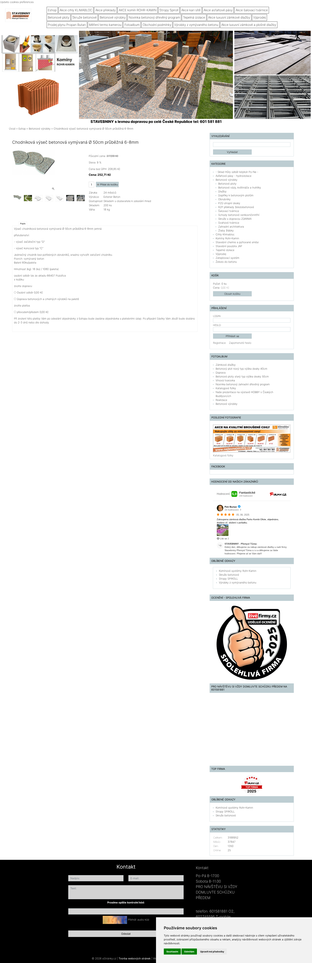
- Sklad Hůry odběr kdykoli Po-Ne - (237, 171)
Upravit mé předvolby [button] (212, 951)
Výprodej (259, 17)
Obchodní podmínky (157, 25)
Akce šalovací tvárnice (252, 10)
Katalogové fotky (226, 388)
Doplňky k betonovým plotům (236, 195)
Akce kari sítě (191, 10)
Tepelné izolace (225, 250)
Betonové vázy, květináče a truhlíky (239, 187)
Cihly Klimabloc (225, 234)
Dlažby (222, 191)
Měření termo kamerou (105, 25)
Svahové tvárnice (228, 222)
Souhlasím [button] (172, 951)
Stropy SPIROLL (228, 578)
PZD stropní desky (229, 203)
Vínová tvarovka (225, 380)
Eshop (52, 10)
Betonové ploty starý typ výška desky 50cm (242, 376)
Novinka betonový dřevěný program (154, 17)
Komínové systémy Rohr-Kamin (237, 570)
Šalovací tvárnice (228, 211)
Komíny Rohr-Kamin (227, 238)
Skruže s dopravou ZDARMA (235, 218)
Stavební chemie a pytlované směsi (237, 242)
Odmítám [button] (189, 951)
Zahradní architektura (231, 226)
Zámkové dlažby (226, 364)
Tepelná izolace (194, 17)
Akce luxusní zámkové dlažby (229, 17)
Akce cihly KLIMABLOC (76, 10)
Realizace (221, 400)
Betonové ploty (58, 17)
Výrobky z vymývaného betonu (196, 25)
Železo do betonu (226, 261)
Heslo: (217, 325)
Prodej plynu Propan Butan (67, 25)
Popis (23, 223)
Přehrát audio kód (138, 919)
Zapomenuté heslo (240, 342)
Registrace (219, 342)
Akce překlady (105, 10)
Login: (217, 316)
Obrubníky (224, 199)
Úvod (12, 128)
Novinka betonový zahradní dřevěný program (243, 384)
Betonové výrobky (113, 17)
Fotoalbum (132, 25)
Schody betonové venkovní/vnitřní (238, 214)
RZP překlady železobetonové (236, 207)
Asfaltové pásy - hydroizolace (233, 175)
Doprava (221, 372)
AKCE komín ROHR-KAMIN (137, 10)
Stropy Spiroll (168, 10)
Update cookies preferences (17, 2)
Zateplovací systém (227, 257)
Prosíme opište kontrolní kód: (126, 902)
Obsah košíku (232, 293)
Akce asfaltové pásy (218, 10)
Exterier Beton (112, 196)
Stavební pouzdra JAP (229, 246)
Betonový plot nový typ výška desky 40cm (241, 368)
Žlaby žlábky (226, 230)
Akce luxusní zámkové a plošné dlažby (248, 25)
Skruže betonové (84, 17)
